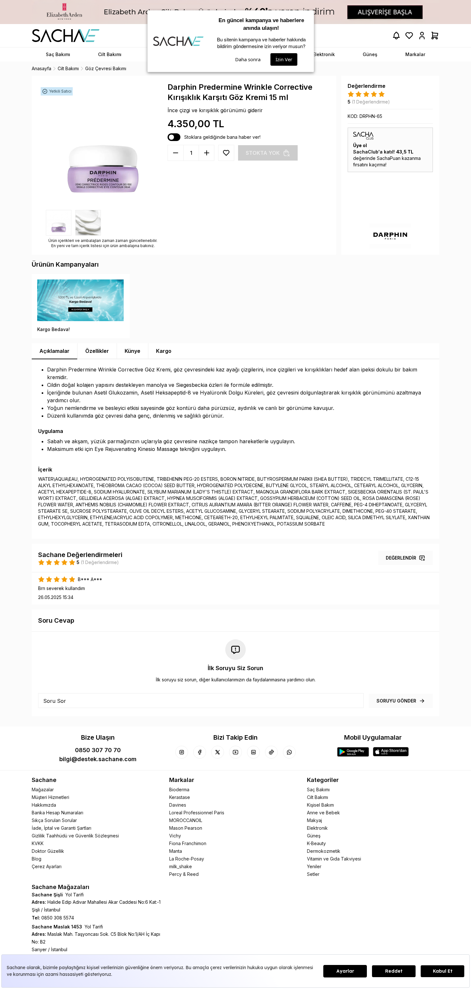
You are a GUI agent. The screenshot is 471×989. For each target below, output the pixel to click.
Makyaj (314, 820)
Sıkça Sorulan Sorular (54, 820)
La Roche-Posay (186, 858)
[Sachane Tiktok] (271, 752)
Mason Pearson (185, 828)
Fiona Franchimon (187, 843)
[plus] (175, 153)
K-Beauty (316, 843)
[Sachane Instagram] (181, 752)
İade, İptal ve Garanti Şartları (61, 828)
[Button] (226, 153)
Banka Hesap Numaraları (57, 812)
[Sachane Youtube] (235, 752)
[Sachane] (66, 35)
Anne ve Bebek (323, 812)
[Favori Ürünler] (409, 35)
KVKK (38, 843)
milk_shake (180, 866)
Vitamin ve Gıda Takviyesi (334, 858)
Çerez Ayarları (47, 866)
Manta (175, 851)
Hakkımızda (44, 805)
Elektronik (317, 828)
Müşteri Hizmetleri (50, 797)
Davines (177, 805)
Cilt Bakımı (317, 797)
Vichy (175, 835)
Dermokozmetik (323, 851)
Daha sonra (247, 59)
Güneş (313, 835)
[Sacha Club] (390, 136)
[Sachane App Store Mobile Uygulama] (391, 752)
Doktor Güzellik (48, 851)
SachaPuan (389, 158)
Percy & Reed (184, 874)
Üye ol (360, 145)
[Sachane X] (217, 752)
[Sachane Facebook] (199, 752)
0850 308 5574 (57, 917)
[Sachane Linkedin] (253, 752)
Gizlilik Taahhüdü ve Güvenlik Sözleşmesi (75, 835)
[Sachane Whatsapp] (289, 752)
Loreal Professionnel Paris (196, 812)
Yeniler (314, 866)
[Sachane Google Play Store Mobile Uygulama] (353, 752)
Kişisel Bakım (320, 805)
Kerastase (179, 797)
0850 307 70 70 (98, 750)
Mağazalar (43, 789)
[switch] (174, 137)
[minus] (206, 153)
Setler (313, 874)
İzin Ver (284, 59)
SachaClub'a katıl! (374, 151)
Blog (36, 858)
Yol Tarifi (74, 894)
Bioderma (179, 789)
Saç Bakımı (318, 789)
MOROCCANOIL (185, 820)
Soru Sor (54, 701)
